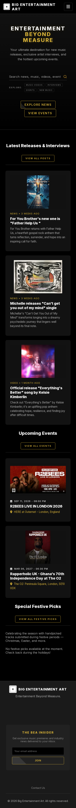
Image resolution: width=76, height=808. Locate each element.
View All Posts (38, 158)
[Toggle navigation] (68, 7)
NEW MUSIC (46, 90)
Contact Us (38, 787)
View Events (40, 113)
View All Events (38, 446)
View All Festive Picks (38, 619)
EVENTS (30, 90)
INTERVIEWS (54, 85)
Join (38, 760)
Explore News (38, 104)
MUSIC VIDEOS (34, 85)
